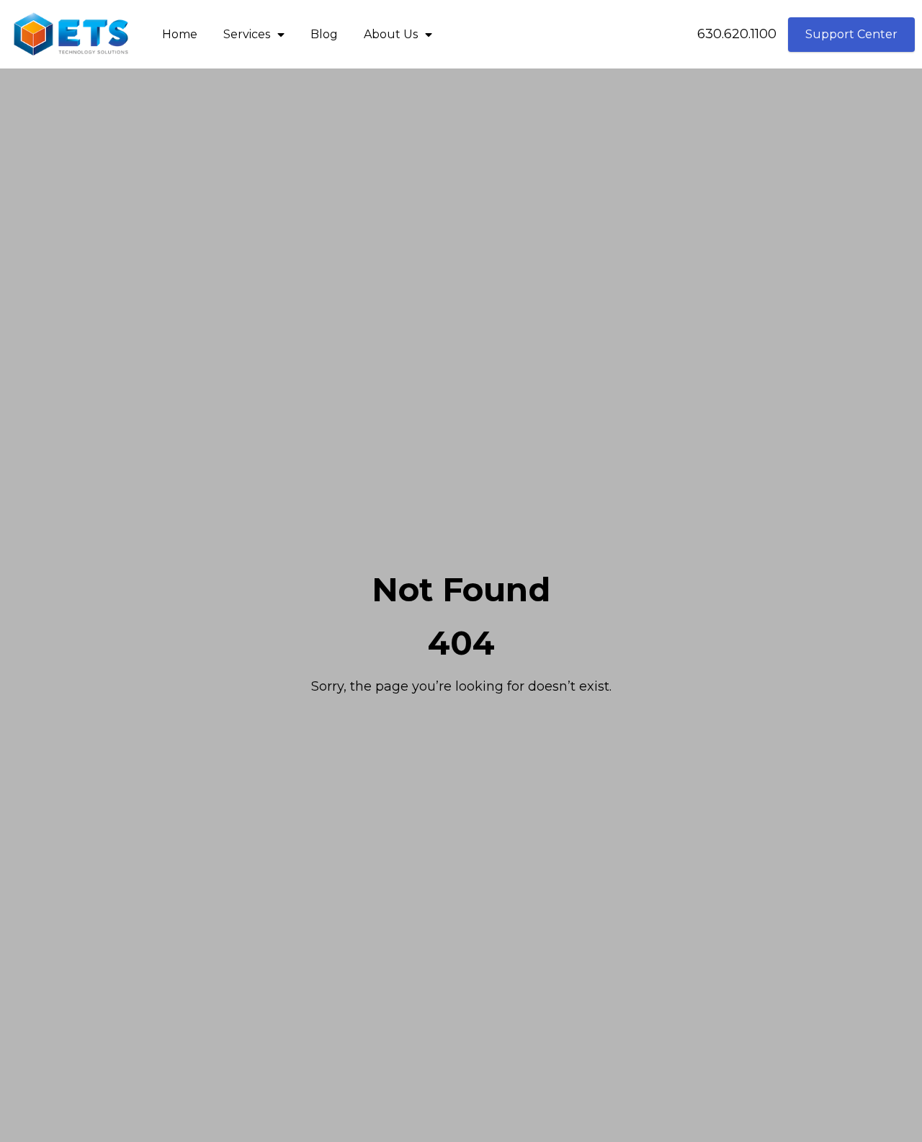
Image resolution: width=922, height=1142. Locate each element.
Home (179, 34)
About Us (391, 34)
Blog (324, 34)
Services (246, 34)
